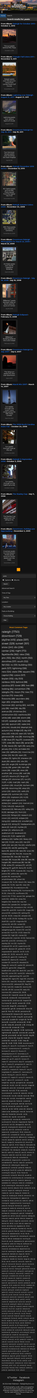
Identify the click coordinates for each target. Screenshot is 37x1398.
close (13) (5, 910)
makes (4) (5, 1193)
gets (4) (21, 1213)
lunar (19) (30, 851)
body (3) (27, 1266)
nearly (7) (10, 1064)
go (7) (12, 1059)
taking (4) (5, 1221)
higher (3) (5, 1294)
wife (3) (29, 1311)
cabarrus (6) (6, 1111)
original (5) (29, 1135)
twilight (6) (5, 1083)
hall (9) (17, 1011)
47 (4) (24, 1211)
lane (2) (29, 1365)
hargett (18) (6, 862)
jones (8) (32, 1033)
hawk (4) (23, 1231)
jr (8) (23, 1025)
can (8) (4, 1025)
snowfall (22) (27, 821)
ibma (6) (19, 1114)
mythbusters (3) (6, 1334)
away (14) (22, 899)
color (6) (17, 1085)
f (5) (11, 1150)
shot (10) (30, 979)
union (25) (6, 791)
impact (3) (5, 1306)
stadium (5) (24, 1165)
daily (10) (26, 990)
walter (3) (14, 1287)
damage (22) (12, 812)
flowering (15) (16, 890)
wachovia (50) (24, 714)
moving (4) (5, 1203)
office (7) (5, 1067)
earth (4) (25, 1256)
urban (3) (4, 1264)
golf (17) (15, 868)
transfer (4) (13, 1259)
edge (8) (16, 1030)
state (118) (17, 671)
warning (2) (5, 1365)
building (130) (25, 665)
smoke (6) (5, 1085)
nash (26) (25, 782)
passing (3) (13, 1304)
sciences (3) (12, 1344)
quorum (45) (15, 724)
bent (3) (11, 1268)
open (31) (22, 755)
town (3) (10, 1313)
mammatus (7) (27, 1072)
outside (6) (26, 1101)
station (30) (15, 761)
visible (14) (14, 899)
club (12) (16, 938)
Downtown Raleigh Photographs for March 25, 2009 (15, 240)
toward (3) (10, 1341)
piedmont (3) (12, 1351)
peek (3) (25, 1306)
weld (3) (24, 1360)
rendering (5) (14, 1132)
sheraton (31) (26, 758)
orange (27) (6, 779)
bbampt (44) (26, 727)
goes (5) (4, 1127)
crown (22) (6, 818)
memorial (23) (7, 809)
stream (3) (14, 1261)
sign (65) (6, 702)
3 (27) (4, 782)
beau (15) (31, 882)
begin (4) (17, 1221)
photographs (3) (12, 1280)
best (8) (4, 1035)
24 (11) (22, 952)
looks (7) (5, 1048)
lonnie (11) (15, 962)
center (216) (8, 650)
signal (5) (18, 1140)
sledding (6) (15, 1111)
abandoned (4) (15, 1233)
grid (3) (18, 1356)
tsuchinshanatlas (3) (8, 1363)
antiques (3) (5, 1297)
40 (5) (17, 1145)
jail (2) (10, 1365)
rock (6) (12, 1098)
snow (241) (7, 647)
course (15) (6, 890)
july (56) (5, 708)
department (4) (25, 1249)
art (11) (15, 946)
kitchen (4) (5, 1223)
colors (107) (19, 675)
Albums (16, 580)
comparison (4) (29, 1178)
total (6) (20, 1096)
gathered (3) (25, 1268)
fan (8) (29, 1019)
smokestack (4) (14, 1249)
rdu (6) (11, 1085)
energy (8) (30, 1025)
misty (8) (26, 1040)
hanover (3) (11, 1264)
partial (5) (21, 1168)
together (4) (6, 1216)
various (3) (21, 1261)
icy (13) (29, 919)
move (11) (22, 960)
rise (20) (27, 842)
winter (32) (6, 755)
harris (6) (12, 1090)
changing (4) (14, 1213)
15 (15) (12, 885)
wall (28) (26, 773)
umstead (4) (29, 1183)
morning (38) (28, 737)
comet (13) (6, 924)
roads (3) (4, 1351)
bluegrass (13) (18, 927)
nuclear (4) (27, 1188)
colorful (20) (30, 845)
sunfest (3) (27, 1353)
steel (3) (20, 1283)
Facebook (24, 1377)
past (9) (4, 1011)
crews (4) (5, 1218)
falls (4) (10, 1239)
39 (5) (21, 1132)
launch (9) (5, 1019)
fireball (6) (12, 1114)
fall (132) (6, 665)
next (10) (13, 981)
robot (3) (11, 1346)
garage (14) (30, 896)
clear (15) (26, 885)
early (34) (30, 746)
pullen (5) (20, 1170)
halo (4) (21, 1223)
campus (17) (20, 865)
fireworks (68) (8, 698)
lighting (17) (6, 868)
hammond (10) (7, 984)
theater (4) (29, 1218)
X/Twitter (12, 1377)
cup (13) (12, 921)
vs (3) (29, 1360)
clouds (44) (15, 727)
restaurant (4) (14, 1236)
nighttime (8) (6, 1033)
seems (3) (17, 1313)
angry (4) (21, 1254)
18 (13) (10, 916)
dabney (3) (26, 1330)
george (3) (20, 1271)
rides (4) (4, 1239)
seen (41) (23, 734)
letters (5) (27, 1132)
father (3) (27, 1294)
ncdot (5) (26, 1129)
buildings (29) (25, 764)
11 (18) (4, 865)
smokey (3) (11, 1273)
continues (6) (6, 1096)
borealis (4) (5, 1244)
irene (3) (27, 1280)
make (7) (5, 1061)
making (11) (22, 957)
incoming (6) (6, 1104)
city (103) (18, 678)
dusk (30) (6, 761)
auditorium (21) (8, 833)
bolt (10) (10, 987)
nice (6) (13, 1096)
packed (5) (29, 1162)
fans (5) (4, 1142)
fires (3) (28, 1313)
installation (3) (30, 1285)
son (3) (17, 1339)
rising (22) (6, 821)
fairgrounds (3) (23, 1325)
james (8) (18, 1025)
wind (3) (4, 1311)
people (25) (6, 794)
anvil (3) (28, 1299)
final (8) (25, 1035)
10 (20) (11, 842)
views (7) (14, 1046)
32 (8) (22, 1030)
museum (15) (7, 882)
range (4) (26, 1259)
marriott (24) (28, 803)
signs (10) (15, 979)
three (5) (15, 1122)
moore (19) (27, 854)
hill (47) (5, 721)
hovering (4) (26, 1203)
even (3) (21, 1294)
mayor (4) (5, 1195)
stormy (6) (28, 1104)
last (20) (5, 842)
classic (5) (5, 1145)
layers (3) (4, 1283)
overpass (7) (29, 1061)
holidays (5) (31, 1137)
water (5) (12, 1155)
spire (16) (23, 874)
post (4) (4, 1190)
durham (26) (28, 785)
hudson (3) (30, 1339)
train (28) (25, 767)
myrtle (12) (21, 943)
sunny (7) (22, 1077)
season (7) (5, 1059)
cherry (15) (11, 893)
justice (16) (6, 874)
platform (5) (6, 1135)
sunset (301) (22, 643)
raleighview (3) (13, 1301)
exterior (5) (30, 1152)
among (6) (14, 1104)
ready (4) (4, 1211)
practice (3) (13, 1297)
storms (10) (27, 987)
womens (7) (19, 1080)
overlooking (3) (23, 1320)
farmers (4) (18, 1206)
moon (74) (19, 692)
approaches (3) (12, 1283)
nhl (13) (30, 907)
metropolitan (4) (15, 1198)
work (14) (5, 899)
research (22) (26, 815)
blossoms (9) (18, 1014)
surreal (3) (20, 1344)
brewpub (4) (6, 1228)
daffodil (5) (28, 1170)
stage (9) (13, 1006)
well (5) (22, 1135)
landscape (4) (17, 1239)
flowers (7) (22, 1051)
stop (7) (21, 1061)
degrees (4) (20, 1251)
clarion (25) (15, 791)
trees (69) (18, 695)
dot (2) (26, 1363)
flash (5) (30, 1122)
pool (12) (5, 941)
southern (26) (7, 785)
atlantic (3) (20, 1304)
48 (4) (11, 1223)
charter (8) (12, 1038)
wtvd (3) (4, 1280)
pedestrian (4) (6, 1178)
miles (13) (16, 916)
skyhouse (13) (7, 927)
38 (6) (32, 1096)
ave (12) (28, 930)
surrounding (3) (24, 1332)
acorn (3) (32, 1344)
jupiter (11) (21, 965)
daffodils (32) (15, 752)
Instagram (18, 1380)
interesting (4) (23, 1236)
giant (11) (14, 957)
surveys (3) (5, 1268)
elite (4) (32, 1259)
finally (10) (21, 981)
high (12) (14, 935)
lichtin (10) (6, 981)
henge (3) (24, 1356)
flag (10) (28, 984)
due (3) (4, 1358)
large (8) (20, 1038)
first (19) (19, 854)
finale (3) (16, 1316)
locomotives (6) (7, 1093)
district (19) (14, 851)
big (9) (29, 995)
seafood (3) (20, 1266)
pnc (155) (6, 658)
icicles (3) (26, 1318)
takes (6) (24, 1093)
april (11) (5, 949)
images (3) (5, 1285)
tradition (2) (29, 1367)
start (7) (29, 1064)
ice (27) (27, 779)
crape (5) (22, 1162)
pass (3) (27, 1297)
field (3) (22, 1341)
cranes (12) (23, 935)
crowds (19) (6, 848)
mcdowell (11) (7, 946)
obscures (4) (20, 1185)
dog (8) (31, 1035)
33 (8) (20, 1040)
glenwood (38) (8, 737)
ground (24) (21, 800)
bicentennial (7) (28, 1043)
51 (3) (8, 1266)
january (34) (7, 749)
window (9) (13, 998)
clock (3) (11, 1292)
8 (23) (4, 812)
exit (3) (22, 1323)
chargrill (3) (29, 1287)
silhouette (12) (7, 938)
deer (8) (4, 1043)
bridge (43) (18, 730)
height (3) (19, 1278)
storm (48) (25, 718)
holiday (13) (22, 919)
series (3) (28, 1301)
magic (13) (30, 910)
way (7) (18, 1067)
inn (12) (14, 943)
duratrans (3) (26, 1278)
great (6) (28, 1088)
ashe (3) (24, 1264)
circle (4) (4, 1231)
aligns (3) (12, 1356)
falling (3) (32, 1349)
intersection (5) (20, 1142)
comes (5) (14, 1168)
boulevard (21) (20, 833)
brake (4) (21, 1183)
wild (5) (21, 1147)
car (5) (29, 1127)
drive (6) (24, 1085)
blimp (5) (31, 1140)
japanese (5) (6, 1168)
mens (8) (14, 1040)
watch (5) (11, 1152)
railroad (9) (6, 1009)
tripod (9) (15, 995)
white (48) (6, 718)
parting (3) (11, 1290)
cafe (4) (31, 1200)
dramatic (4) (14, 1254)
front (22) (22, 812)
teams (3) (13, 1360)
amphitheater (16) (9, 879)
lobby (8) (11, 1025)
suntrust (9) (28, 1017)
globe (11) (21, 949)
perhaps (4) (5, 1213)
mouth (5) (31, 1150)
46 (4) (12, 1200)
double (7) (5, 1069)
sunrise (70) (7, 695)
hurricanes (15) (28, 890)
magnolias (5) (22, 1122)
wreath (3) (15, 1334)
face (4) (16, 1231)
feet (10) (5, 973)
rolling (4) (15, 1183)
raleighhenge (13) (8, 930)
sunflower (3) (15, 1353)
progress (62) (17, 702)
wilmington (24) (8, 800)
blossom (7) (6, 1077)
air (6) (11, 1109)
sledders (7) (17, 1072)
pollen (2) (4, 1370)
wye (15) (19, 885)
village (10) (21, 968)
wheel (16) (21, 879)
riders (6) (5, 1114)
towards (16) (21, 871)
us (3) (32, 1297)
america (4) (20, 1208)
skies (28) (24, 770)
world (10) (21, 973)
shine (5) (31, 1147)
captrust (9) (6, 1017)
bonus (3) (17, 1292)
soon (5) (11, 1129)
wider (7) (12, 1067)
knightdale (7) (7, 1072)
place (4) (4, 1206)
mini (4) (29, 1228)
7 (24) (4, 806)
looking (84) (8, 689)
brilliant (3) (5, 1346)
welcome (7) (13, 1061)
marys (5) (5, 1155)
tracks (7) (22, 1069)
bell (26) (5, 788)
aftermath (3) (15, 1332)
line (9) (13, 1017)
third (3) (23, 1285)
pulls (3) (19, 1351)
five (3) (17, 1323)
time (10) (5, 976)
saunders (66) (22, 698)
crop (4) (4, 1188)
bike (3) (15, 1320)
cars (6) (25, 1106)
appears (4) (5, 1254)
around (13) (6, 913)
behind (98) (21, 682)
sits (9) (14, 1003)
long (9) (20, 1017)
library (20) (27, 839)
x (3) (32, 1273)
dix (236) (18, 647)
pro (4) (26, 1246)
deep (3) (11, 1299)
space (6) (5, 1101)
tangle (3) (9, 1320)
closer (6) (5, 1109)
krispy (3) (31, 1306)
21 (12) (20, 932)
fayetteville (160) (10, 654)
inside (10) (18, 987)
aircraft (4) (28, 1175)
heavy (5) (17, 1152)
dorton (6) (29, 1111)
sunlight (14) (26, 904)
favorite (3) (31, 1264)
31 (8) (22, 1027)
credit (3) (27, 1273)
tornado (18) (6, 860)
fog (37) (19, 740)
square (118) (29, 671)
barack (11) (5, 960)
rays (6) (14, 1117)
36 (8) (20, 1043)
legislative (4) (21, 1226)
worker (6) (16, 1093)
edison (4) (27, 1223)
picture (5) (5, 1124)
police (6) (19, 1106)
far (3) (8, 1287)
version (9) (21, 1003)
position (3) (16, 1285)
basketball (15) (7, 888)
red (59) (30, 705)
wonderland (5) (7, 1162)
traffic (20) (6, 845)
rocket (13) (21, 924)
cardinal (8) (6, 1040)
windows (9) (20, 1009)
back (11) (16, 952)
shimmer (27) (18, 779)
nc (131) (14, 665)
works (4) (19, 1211)
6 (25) (26, 797)
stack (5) (27, 1124)
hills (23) (10, 806)
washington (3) (29, 1271)
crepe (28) (15, 770)
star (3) (8, 1261)
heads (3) (19, 1306)
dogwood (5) (16, 1160)
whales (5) (24, 1150)
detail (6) (29, 1109)
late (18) (31, 860)
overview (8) (23, 1033)
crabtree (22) (16, 821)
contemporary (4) (17, 1178)
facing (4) (11, 1206)
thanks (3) (21, 1280)
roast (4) (11, 1218)
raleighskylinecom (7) (9, 1054)
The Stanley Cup (20, 494)
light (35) (21, 746)
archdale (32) (24, 749)
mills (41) (14, 734)
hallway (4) (31, 1216)
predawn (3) (10, 1330)
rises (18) (17, 857)
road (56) (14, 708)
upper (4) (26, 1206)
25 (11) (13, 954)
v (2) (18, 1365)
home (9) (5, 998)
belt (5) (24, 1140)
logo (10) (23, 979)
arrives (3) (5, 1313)
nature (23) (19, 806)
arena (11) (13, 965)
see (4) (11, 1241)
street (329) (8, 643)
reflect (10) (30, 981)
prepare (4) (5, 1208)
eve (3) (23, 1358)
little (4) (22, 1218)
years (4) (10, 1231)
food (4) (20, 1259)
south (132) (22, 661)
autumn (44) (7, 730)
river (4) (29, 1211)
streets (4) (14, 1228)
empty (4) (29, 1231)
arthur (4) (11, 1246)
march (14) (6, 896)
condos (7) (26, 1048)
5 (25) (25, 794)
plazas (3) (27, 1304)
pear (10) (15, 971)
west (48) (16, 718)
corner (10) (13, 973)
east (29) (5, 764)
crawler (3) (5, 1301)
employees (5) (13, 1127)
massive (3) (20, 1297)
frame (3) (18, 1264)
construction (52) (9, 714)
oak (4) (19, 1256)
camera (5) (18, 1129)
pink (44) (6, 727)
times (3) (4, 1290)
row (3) (23, 1313)
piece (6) (13, 1088)
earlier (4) (13, 1208)
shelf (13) (5, 921)
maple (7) (14, 1077)
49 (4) (28, 1226)
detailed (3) (5, 1299)
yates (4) (4, 1246)
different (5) (23, 1137)
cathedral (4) (13, 1256)
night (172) (20, 650)
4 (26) (9, 782)
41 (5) (26, 1147)
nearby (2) (22, 1367)
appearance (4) (19, 1241)
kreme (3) (5, 1308)
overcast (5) (14, 1147)
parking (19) (22, 848)
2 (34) (15, 749)
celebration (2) (19, 1363)
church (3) (11, 1308)
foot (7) (30, 1046)
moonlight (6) (20, 1098)
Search (6, 584)
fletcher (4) (5, 1198)
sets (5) (29, 1155)
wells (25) (25, 791)
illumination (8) (7, 1030)
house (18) (16, 860)
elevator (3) (11, 1278)
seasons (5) (5, 1132)
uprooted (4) (6, 1180)
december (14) (7, 907)
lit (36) (4, 746)
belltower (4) (27, 1244)
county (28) (6, 767)
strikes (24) (6, 803)
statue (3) (4, 1273)
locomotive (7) (7, 1056)
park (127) (6, 668)
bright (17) (6, 871)
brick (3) (32, 1268)
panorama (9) (25, 1011)
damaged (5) (19, 1124)
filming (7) (11, 1075)
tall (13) (4, 916)
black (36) (20, 743)
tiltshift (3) (28, 1323)
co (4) (16, 1223)
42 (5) (24, 1155)
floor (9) (11, 1011)
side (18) (24, 860)
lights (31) (16, 758)
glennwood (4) (29, 1241)
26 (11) (26, 954)
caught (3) (18, 1308)
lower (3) (28, 1337)
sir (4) (33, 1188)
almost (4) (27, 1195)
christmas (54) (19, 711)
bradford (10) (6, 971)
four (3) (19, 1360)
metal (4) (21, 1180)
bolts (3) (32, 1332)
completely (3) (6, 1318)
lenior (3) (11, 1323)
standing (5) (6, 1147)
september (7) (25, 1056)
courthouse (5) (7, 1157)
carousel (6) (21, 1117)
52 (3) (10, 1285)
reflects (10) (30, 973)
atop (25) (26, 788)
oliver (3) (23, 1346)
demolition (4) (11, 1226)
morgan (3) (12, 1306)
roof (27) (5, 776)
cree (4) (31, 1221)
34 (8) (10, 1043)
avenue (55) (7, 711)
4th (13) (13, 924)
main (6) (4, 1106)
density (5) (16, 1150)
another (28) (7, 773)
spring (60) (21, 705)
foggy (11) (5, 965)
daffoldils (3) (5, 1356)
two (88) (30, 685)
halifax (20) (17, 839)
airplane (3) (5, 1271)
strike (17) (10, 865)
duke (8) (15, 1033)
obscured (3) (19, 1273)
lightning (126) (19, 668)
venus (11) (19, 954)
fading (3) (17, 1358)
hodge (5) (10, 1142)
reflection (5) (6, 1165)
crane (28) (6, 770)
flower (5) (24, 1173)
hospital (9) (27, 1000)
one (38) (18, 737)
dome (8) (5, 1022)
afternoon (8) (6, 1027)
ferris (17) (22, 868)
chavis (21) (6, 836)
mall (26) (16, 782)
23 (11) (28, 949)
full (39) (30, 734)
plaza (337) (23, 639)
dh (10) (10, 990)
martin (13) (21, 910)
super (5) (5, 1129)
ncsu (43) (6, 734)
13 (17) (13, 871)
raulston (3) (25, 1351)
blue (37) (11, 740)
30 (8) (29, 1022)
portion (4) (17, 1200)
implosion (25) (17, 797)
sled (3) (20, 1318)
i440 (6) (30, 1093)
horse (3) (28, 1316)
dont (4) (27, 1208)
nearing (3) (5, 1276)
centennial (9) (7, 1000)
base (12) (26, 932)
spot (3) (32, 1318)
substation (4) (6, 1183)
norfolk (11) (6, 957)
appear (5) (11, 1140)
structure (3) (5, 1304)
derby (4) (5, 1256)
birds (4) (20, 1195)
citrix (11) (5, 968)
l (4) (33, 1195)
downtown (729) (12, 635)
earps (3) (13, 1266)
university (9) (22, 1006)
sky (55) (22, 708)
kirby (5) (13, 1173)
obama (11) (14, 960)
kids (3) (4, 1330)
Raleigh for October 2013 (24, 24)
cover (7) (25, 1067)
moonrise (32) (28, 752)
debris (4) (28, 1180)
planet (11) (29, 965)
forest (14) (16, 902)
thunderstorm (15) (21, 888)
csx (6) (26, 1080)
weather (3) (29, 1327)
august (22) (6, 824)
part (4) (27, 1185)
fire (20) (21, 845)
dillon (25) (6, 797)
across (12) (6, 932)
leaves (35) (12, 746)
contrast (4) (5, 1200)
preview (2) (23, 1365)
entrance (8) (21, 1022)
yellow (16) (15, 874)
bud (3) (32, 1330)
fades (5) (28, 1168)
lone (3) (27, 1341)
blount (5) (29, 1142)
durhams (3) (21, 1287)
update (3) (23, 1339)
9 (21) (13, 836)
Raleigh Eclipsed (20, 315)
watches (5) (14, 1137)
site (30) (24, 761)
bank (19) (5, 851)
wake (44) (25, 724)
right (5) (11, 1145)
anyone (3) (13, 1327)
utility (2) (22, 1370)
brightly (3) (25, 1290)
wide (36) (11, 743)
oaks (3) (4, 1341)
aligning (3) (10, 1358)
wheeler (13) (26, 916)
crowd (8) (12, 1022)
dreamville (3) (6, 1360)
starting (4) (5, 1236)
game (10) (12, 968)
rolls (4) (11, 1221)
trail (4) (27, 1254)
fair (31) (15, 755)
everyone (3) (21, 1327)
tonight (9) (22, 1019)
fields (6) (19, 1101)
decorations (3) (23, 1334)
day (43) (27, 730)
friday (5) (22, 1145)
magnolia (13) (21, 921)
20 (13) (14, 919)
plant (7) (18, 1059)
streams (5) (22, 1127)
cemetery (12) (21, 941)
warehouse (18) (18, 862)
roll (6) (25, 1114)
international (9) (24, 998)
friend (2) (12, 1367)
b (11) (27, 952)
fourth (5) (13, 1170)
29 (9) (28, 1003)
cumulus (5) (6, 1175)
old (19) (14, 848)
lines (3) (4, 1266)
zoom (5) (18, 1155)
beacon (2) (32, 1363)
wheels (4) (11, 1211)
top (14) (23, 902)
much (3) (30, 1292)
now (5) (4, 1140)
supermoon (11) (24, 946)
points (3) (24, 1292)
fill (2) (16, 1367)
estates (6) (5, 1088)
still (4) (13, 1216)
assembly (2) (11, 1370)
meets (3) (31, 1320)
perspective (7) (20, 1064)
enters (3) (11, 1339)
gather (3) (5, 1292)
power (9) (22, 995)
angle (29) (14, 764)
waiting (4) (18, 1190)
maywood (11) (7, 952)
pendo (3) (29, 1358)
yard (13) (13, 910)
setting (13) (25, 913)
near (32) (5, 752)
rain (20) (14, 845)
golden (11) (6, 954)
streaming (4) (10, 1185)
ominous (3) (12, 1271)
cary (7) (29, 1069)
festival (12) (30, 938)
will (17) (29, 865)
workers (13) (15, 913)
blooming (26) (15, 788)
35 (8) (15, 1043)
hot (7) (4, 1064)
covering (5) (6, 1173)
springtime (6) (20, 1083)
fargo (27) (24, 776)
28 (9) (24, 992)
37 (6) (17, 1090)
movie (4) (5, 1249)
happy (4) (18, 1193)
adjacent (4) (25, 1198)
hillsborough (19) (8, 854)
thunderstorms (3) (14, 1349)
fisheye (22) (15, 815)
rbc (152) (16, 658)
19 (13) (4, 919)
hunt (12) (14, 932)
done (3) (15, 1294)
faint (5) (4, 1152)
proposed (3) (6, 1327)
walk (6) (28, 1098)
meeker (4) (25, 1193)
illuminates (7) (22, 1046)
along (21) (16, 824)
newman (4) (19, 1246)
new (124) (6, 671)
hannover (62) (8, 705)
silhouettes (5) (6, 1160)
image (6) (31, 1085)
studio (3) (4, 1278)
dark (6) (21, 1104)
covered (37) (28, 740)
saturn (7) (10, 1080)
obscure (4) (5, 1233)
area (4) (18, 1216)
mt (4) (22, 1233)
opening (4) (12, 1251)
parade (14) (15, 904)
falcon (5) (21, 1175)
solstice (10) (16, 992)
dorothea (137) (9, 661)
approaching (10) (15, 976)
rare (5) (23, 1152)
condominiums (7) (15, 1048)
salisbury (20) (7, 839)
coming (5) (5, 1150)
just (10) (26, 976)
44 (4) (3, 1185)
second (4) (24, 1221)
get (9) (13, 1009)
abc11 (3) (27, 1276)
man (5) (15, 1162)
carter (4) (13, 1244)
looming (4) (26, 1239)
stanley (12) (6, 943)
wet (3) (33, 1283)
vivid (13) (28, 927)
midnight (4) (29, 1213)
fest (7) (4, 1080)
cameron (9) (6, 995)
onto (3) (4, 1316)
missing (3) (18, 1268)
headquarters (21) (28, 824)
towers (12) (20, 930)
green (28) (16, 767)
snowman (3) (30, 1346)
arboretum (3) (6, 1353)
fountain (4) (22, 1228)
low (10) (4, 990)
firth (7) (24, 1075)
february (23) (19, 809)
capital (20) (20, 836)
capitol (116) (7, 675)
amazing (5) (5, 1170)
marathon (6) (6, 1117)
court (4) (4, 1251)
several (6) (23, 1090)
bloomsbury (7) (23, 1054)
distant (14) (6, 904)
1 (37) (4, 743)
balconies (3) (11, 1311)
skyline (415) (9, 639)
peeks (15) (6, 885)
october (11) (6, 962)
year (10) (30, 971)
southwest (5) (6, 1122)
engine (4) (11, 1190)
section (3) (21, 1301)
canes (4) (32, 1236)
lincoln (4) (5, 1241)
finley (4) (19, 1244)
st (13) (9, 919)
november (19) (7, 857)
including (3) (5, 1337)
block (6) (26, 1096)
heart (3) (26, 1344)
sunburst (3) (18, 1330)
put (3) (10, 1294)
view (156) (24, 654)
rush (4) (11, 1193)
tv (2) (14, 1365)
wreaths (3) (18, 1290)
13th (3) (30, 1356)
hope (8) (27, 1038)
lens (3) (24, 1311)
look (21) (13, 827)
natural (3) (5, 1344)
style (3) (22, 1316)
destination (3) (24, 1349)
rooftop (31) (6, 758)
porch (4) (14, 1180)
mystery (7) (6, 1046)
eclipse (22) (23, 818)
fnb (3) (22, 1353)
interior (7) (29, 1077)
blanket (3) (5, 1325)
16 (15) (4, 893)
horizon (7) (25, 1059)
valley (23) (30, 809)
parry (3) (11, 1325)
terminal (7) (6, 1051)
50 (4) (3, 1261)
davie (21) (5, 827)
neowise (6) (17, 1119)
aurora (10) (18, 990)
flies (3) (4, 1287)
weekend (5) (25, 1119)
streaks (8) (15, 1027)
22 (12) (23, 938)
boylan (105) (8, 678)
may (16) (29, 871)
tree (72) (29, 692)
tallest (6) (5, 1090)
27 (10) (4, 987)
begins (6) (12, 1101)
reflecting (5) (15, 1165)
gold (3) (22, 1299)
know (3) (22, 1337)
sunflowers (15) (22, 893)
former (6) (5, 1098)
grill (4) (17, 1218)
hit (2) (17, 1370)
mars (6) (22, 1111)
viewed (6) (29, 1083)
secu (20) (19, 842)
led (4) (4, 1226)
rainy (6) (12, 1083)
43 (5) (18, 1173)
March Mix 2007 (20, 384)
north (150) (27, 658)
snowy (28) (17, 773)
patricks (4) (28, 1251)
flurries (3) (14, 1318)
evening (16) (16, 876)
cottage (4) (5, 1259)
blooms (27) (15, 776)
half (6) (16, 1109)
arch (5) (12, 1124)
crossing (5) (5, 1137)
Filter (5, 620)
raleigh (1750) (10, 631)
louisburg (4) (13, 1195)
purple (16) (6, 876)
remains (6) (20, 1088)
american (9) (17, 1000)
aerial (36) (29, 743)
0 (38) (4, 740)
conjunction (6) (7, 1119)
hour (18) (25, 857)
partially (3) (27, 1283)
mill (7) (4, 1075)
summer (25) (17, 794)
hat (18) (27, 862)
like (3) (17, 1299)
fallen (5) (15, 1157)
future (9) (5, 1006)
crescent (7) (14, 1069)
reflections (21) (17, 830)
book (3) (17, 1346)
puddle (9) (14, 1019)
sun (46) (5, 724)
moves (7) (16, 1056)
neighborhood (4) (15, 1203)
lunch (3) (18, 1311)
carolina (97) (8, 685)
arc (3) (16, 1325)
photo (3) (21, 1276)
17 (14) (13, 896)
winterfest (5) (23, 1157)
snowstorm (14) (20, 907)
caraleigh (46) (15, 721)
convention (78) (22, 689)
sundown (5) (26, 1160)
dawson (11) (13, 949)
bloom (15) (22, 882)
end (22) (14, 818)
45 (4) (21, 1188)
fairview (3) (5, 1323)
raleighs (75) (8, 692)
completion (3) (13, 1276)
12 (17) (29, 868)
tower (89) (20, 685)
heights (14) (6, 902)
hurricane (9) (6, 1003)
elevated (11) (23, 962)
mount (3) (5, 1349)
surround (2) (5, 1367)
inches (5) (14, 1175)
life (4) (27, 1233)
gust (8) (4, 1038)
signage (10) (6, 979)
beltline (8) (29, 1030)
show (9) (29, 1009)
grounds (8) (12, 1035)
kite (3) (4, 1320)
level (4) (10, 1188)
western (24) (17, 803)
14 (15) (15, 882)
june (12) (12, 941)
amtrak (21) (6, 830)
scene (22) (6, 815)
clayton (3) (28, 1261)
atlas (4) (16, 1188)
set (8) (19, 1035)
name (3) (4, 1339)
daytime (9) (28, 1014)
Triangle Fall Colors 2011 (23, 57)
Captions (7, 580)
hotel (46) (26, 721)
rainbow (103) (8, 682)
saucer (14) (21, 896)
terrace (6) (11, 1106)
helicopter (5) (30, 1145)
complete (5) (15, 1135)
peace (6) (22, 1109)
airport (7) (14, 1051)
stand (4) (24, 1216)
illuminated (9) (7, 1014)
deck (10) (23, 971)
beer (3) (16, 1341)
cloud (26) (18, 785)
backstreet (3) (6, 1332)
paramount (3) (14, 1337)
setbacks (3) (26, 1308)
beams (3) (10, 1316)
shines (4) (26, 1190)
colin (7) (18, 1075)
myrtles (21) (22, 827)
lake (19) (22, 851)
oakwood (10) (19, 984)
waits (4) (25, 1200)
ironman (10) (6, 992)
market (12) (6, 935)
